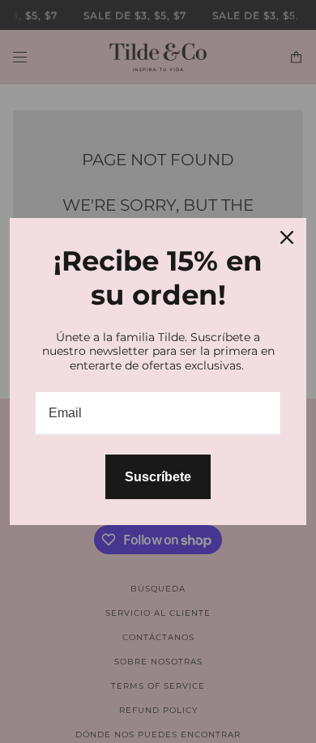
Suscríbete (158, 477)
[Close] (286, 237)
